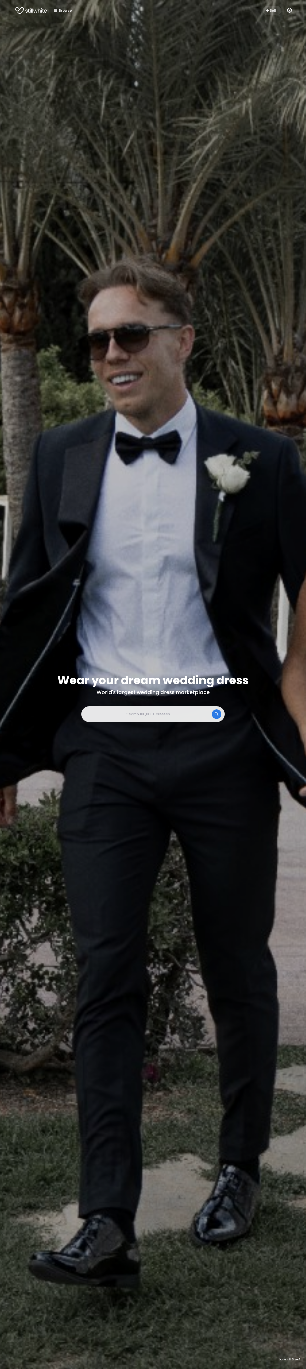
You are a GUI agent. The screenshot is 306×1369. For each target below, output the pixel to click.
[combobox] (153, 714)
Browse (65, 10)
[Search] (216, 714)
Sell (273, 10)
